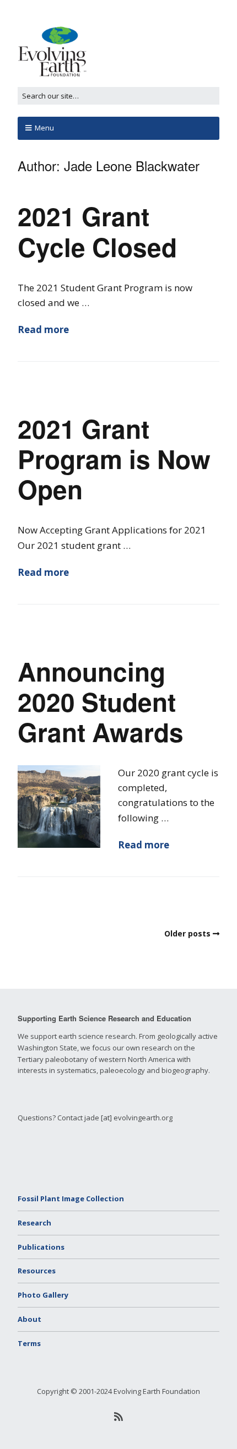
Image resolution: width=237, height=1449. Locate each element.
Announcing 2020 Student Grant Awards (101, 701)
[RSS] (118, 1417)
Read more (43, 329)
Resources (37, 1271)
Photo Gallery (43, 1295)
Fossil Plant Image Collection (71, 1198)
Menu (44, 128)
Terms (29, 1343)
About (29, 1319)
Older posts (187, 933)
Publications (41, 1247)
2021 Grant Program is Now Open (114, 458)
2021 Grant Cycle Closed (97, 231)
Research (34, 1223)
